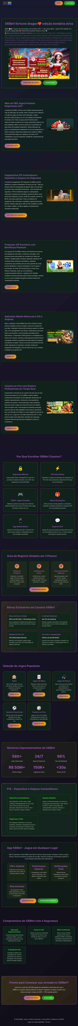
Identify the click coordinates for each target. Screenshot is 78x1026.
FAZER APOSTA (14, 725)
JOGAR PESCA (63, 696)
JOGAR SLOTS (14, 694)
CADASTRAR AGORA (39, 589)
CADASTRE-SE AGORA (31, 82)
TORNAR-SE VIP (11, 287)
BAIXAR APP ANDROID (48, 901)
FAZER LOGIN (50, 82)
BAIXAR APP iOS (28, 901)
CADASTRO (69, 3)
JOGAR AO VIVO (11, 428)
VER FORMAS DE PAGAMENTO (16, 215)
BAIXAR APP (10, 356)
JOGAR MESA (39, 694)
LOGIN (59, 3)
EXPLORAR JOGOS (12, 145)
